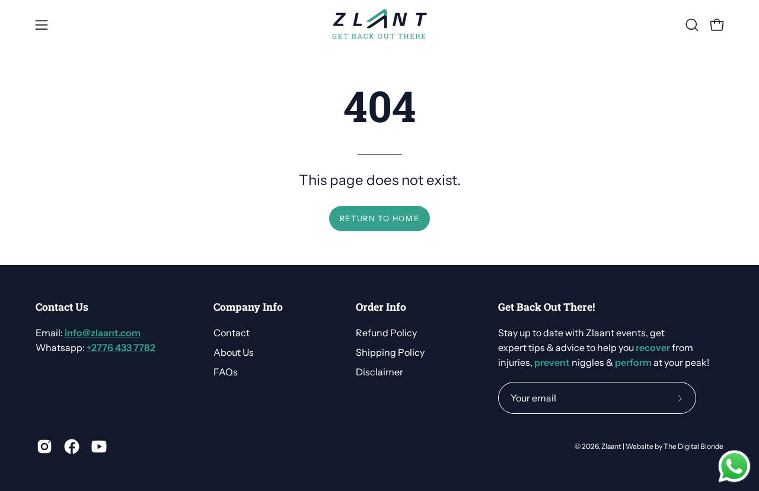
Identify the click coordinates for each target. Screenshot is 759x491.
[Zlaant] (379, 25)
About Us (233, 352)
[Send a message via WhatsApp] (734, 466)
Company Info (248, 307)
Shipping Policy (390, 352)
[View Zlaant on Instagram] (44, 446)
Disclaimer (379, 372)
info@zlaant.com (103, 333)
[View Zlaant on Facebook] (72, 446)
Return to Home (379, 218)
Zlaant (611, 446)
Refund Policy (386, 333)
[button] (692, 24)
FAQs (225, 372)
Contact (231, 333)
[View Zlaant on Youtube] (99, 446)
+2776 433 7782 (121, 347)
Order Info (381, 307)
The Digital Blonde (693, 446)
